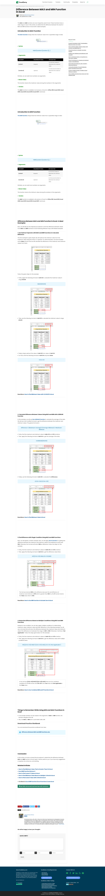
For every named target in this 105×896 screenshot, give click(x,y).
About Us (82, 2)
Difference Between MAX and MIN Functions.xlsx (36, 732)
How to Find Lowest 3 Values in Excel (29, 773)
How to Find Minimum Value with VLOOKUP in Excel (39, 394)
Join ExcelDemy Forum (74, 877)
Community (66, 2)
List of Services (45, 873)
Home (17, 6)
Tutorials (57, 2)
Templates (75, 2)
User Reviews (44, 872)
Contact (83, 873)
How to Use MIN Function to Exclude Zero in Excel (38, 600)
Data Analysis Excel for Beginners (49, 887)
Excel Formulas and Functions (48, 884)
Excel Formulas (22, 6)
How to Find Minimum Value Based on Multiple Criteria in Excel (37, 775)
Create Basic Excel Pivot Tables (48, 883)
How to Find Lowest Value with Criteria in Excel (32, 777)
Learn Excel (50, 781)
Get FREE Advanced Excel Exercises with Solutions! (34, 786)
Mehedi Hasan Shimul (29, 15)
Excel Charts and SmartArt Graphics (49, 885)
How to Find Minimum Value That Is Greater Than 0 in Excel (36, 769)
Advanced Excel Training (47, 886)
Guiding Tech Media (53, 892)
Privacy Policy (73, 882)
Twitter (73, 873)
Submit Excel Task (47, 877)
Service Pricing (45, 874)
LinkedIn (77, 873)
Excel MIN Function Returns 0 (27, 771)
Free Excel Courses (47, 2)
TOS (78, 882)
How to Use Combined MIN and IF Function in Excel (39, 690)
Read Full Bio (61, 824)
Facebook (70, 873)
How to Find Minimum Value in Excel (34, 517)
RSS (79, 873)
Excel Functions (42, 781)
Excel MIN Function (31, 781)
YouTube (67, 873)
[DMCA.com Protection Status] (69, 884)
